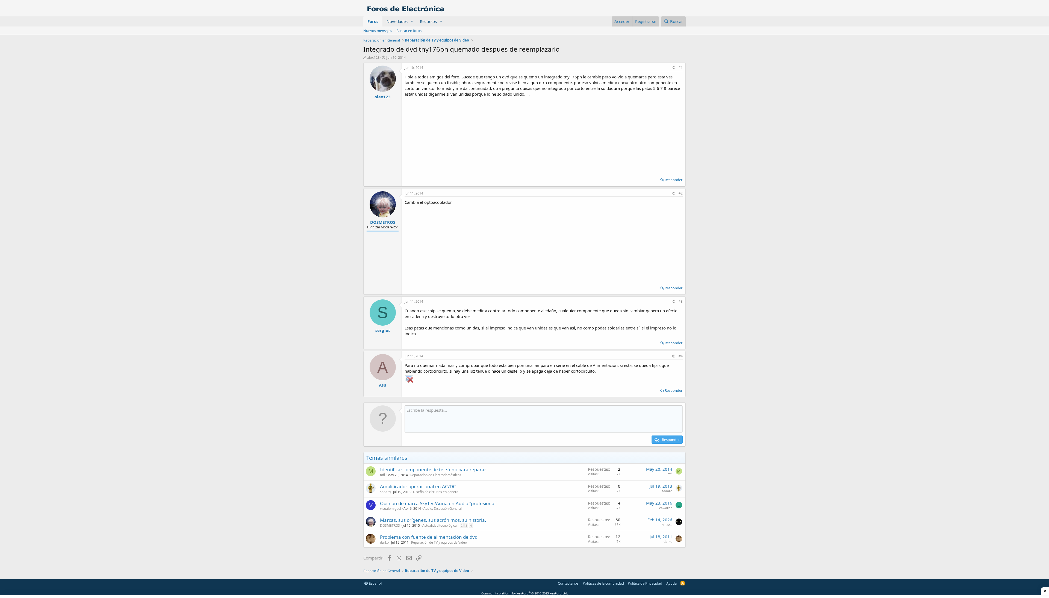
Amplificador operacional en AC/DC (418, 486)
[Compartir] (673, 68)
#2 (681, 193)
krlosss (667, 524)
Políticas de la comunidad (603, 583)
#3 (681, 301)
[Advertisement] (544, 135)
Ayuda (671, 583)
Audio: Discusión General (442, 508)
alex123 (373, 57)
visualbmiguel (390, 508)
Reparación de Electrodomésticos (435, 475)
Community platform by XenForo (524, 593)
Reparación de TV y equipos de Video (439, 542)
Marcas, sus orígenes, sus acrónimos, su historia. (433, 520)
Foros (372, 21)
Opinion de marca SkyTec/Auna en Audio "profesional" (438, 503)
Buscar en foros (409, 30)
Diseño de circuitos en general (436, 492)
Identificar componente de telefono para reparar (433, 469)
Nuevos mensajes (377, 30)
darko (384, 542)
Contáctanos (568, 583)
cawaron (665, 508)
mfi (382, 475)
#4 (681, 356)
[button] (412, 21)
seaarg (385, 492)
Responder (673, 179)
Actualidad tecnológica (439, 525)
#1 (681, 67)
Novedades (397, 21)
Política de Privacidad (645, 583)
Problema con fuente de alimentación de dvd (429, 537)
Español (375, 583)
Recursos (428, 21)
